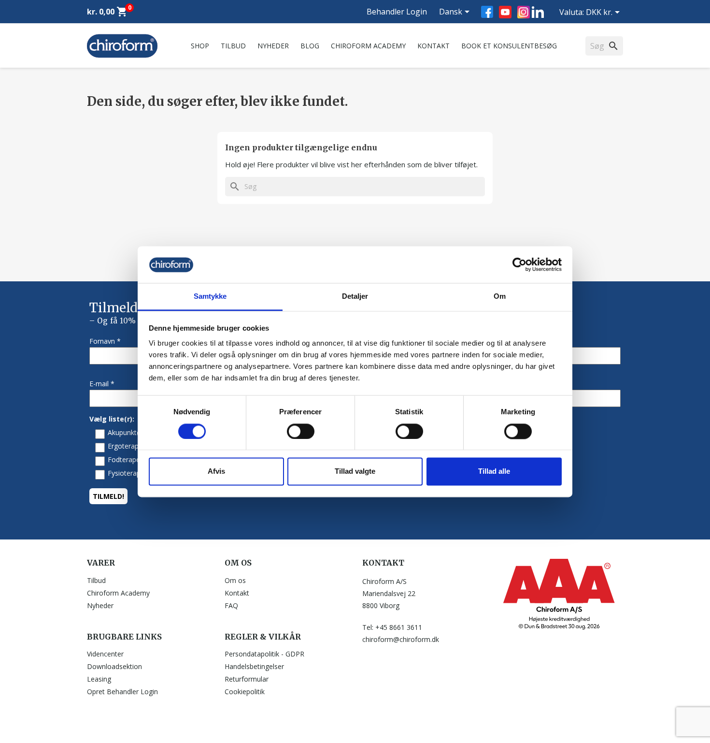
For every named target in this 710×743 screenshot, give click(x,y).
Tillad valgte (355, 471)
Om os (235, 580)
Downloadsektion (114, 666)
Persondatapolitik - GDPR (264, 653)
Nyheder (273, 45)
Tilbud (233, 45)
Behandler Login (397, 11)
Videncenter (105, 653)
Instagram (523, 12)
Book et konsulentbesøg (509, 45)
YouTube (505, 12)
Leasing (99, 679)
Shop (200, 45)
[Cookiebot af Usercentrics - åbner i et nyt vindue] (519, 264)
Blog (309, 45)
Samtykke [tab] (210, 296)
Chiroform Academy (368, 45)
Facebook (487, 12)
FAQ (231, 605)
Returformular (247, 679)
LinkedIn (538, 12)
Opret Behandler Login (122, 691)
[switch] (300, 431)
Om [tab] (500, 296)
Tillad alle (494, 471)
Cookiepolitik (245, 691)
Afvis (216, 471)
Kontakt (433, 45)
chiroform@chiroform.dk (400, 639)
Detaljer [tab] (355, 296)
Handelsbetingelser (254, 666)
